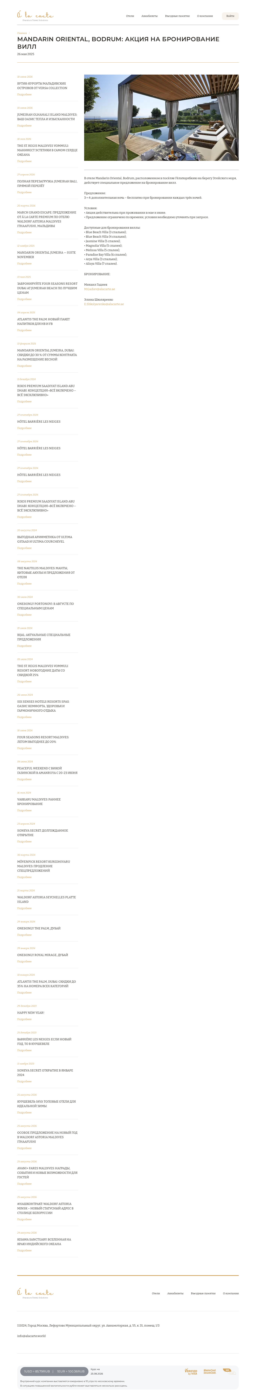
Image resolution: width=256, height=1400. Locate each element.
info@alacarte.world (31, 1336)
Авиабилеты (149, 16)
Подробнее (24, 94)
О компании (205, 16)
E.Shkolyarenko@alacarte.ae (104, 304)
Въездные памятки (177, 16)
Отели (130, 16)
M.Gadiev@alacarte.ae (99, 289)
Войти (230, 16)
